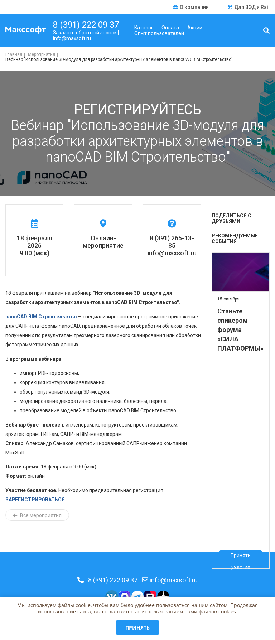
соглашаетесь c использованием (142, 611)
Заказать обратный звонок (85, 32)
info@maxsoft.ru (174, 580)
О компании (195, 7)
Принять (137, 627)
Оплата (170, 27)
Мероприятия (41, 54)
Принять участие (241, 557)
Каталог (143, 27)
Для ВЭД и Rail (252, 7)
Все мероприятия (40, 515)
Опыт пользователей (159, 33)
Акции (194, 27)
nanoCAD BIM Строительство (41, 316)
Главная (13, 54)
